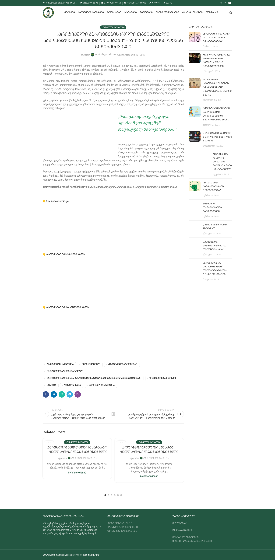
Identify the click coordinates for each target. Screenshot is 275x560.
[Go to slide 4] (115, 495)
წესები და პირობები (185, 537)
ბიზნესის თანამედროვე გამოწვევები (212, 208)
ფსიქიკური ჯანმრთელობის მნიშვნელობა (213, 187)
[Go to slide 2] (108, 495)
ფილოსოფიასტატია (102, 385)
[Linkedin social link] (54, 394)
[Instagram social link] (225, 3)
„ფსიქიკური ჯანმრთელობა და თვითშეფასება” (214, 246)
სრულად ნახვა (77, 473)
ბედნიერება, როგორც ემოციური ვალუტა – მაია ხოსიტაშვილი (222, 162)
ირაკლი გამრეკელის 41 (122, 527)
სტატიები (119, 28)
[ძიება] (231, 13)
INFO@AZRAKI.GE (182, 530)
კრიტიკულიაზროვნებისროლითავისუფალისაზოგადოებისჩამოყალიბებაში (94, 378)
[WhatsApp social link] (62, 394)
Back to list (113, 414)
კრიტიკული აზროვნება (122, 364)
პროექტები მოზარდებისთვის (65, 254)
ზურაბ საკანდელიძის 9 (122, 531)
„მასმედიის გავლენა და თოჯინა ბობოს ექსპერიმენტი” (216, 38)
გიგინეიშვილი (91, 364)
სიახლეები (107, 28)
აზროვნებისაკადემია (60, 364)
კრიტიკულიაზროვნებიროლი (65, 371)
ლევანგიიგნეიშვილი (162, 378)
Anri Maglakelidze (105, 54)
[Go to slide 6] (121, 495)
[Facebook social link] (221, 3)
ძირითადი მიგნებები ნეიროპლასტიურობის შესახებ (217, 137)
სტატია (51, 385)
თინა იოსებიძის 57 (119, 523)
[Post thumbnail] (195, 40)
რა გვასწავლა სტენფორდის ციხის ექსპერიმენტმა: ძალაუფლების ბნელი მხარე (217, 87)
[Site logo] (48, 12)
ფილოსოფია (72, 385)
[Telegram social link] (70, 394)
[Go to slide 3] (111, 495)
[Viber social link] (77, 394)
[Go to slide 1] (105, 495)
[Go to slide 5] (118, 495)
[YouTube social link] (229, 3)
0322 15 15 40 (179, 523)
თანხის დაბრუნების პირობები (192, 541)
